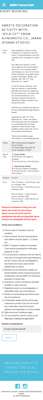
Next (9, 338)
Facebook (17, 386)
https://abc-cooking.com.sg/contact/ (19, 319)
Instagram (25, 386)
